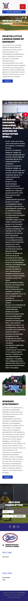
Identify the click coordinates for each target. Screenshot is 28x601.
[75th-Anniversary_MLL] (5, 3)
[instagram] (14, 527)
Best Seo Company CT (10, 561)
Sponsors (6, 577)
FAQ (3, 580)
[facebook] (10, 527)
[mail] (18, 527)
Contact (5, 557)
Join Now (19, 516)
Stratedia (21, 593)
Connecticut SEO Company (12, 585)
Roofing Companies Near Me (13, 567)
